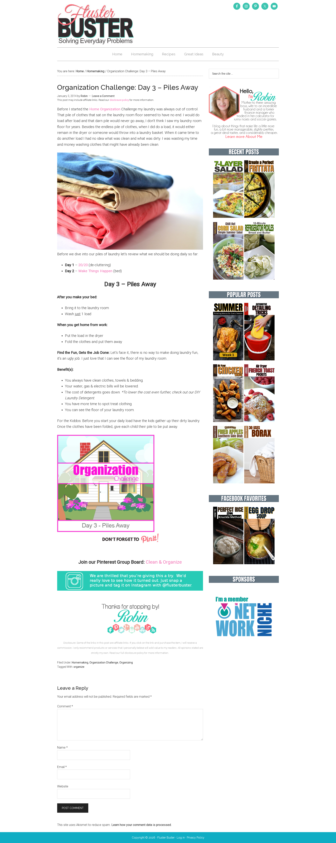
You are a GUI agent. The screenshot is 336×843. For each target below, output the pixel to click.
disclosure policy (119, 100)
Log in (181, 837)
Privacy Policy (195, 837)
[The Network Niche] (244, 645)
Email (62, 767)
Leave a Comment (103, 96)
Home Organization (104, 109)
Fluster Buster (96, 24)
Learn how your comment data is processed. (141, 825)
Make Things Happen (95, 271)
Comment (65, 706)
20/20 (83, 265)
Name (62, 747)
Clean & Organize (164, 562)
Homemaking (80, 662)
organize (79, 666)
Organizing (126, 662)
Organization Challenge (103, 662)
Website (62, 786)
